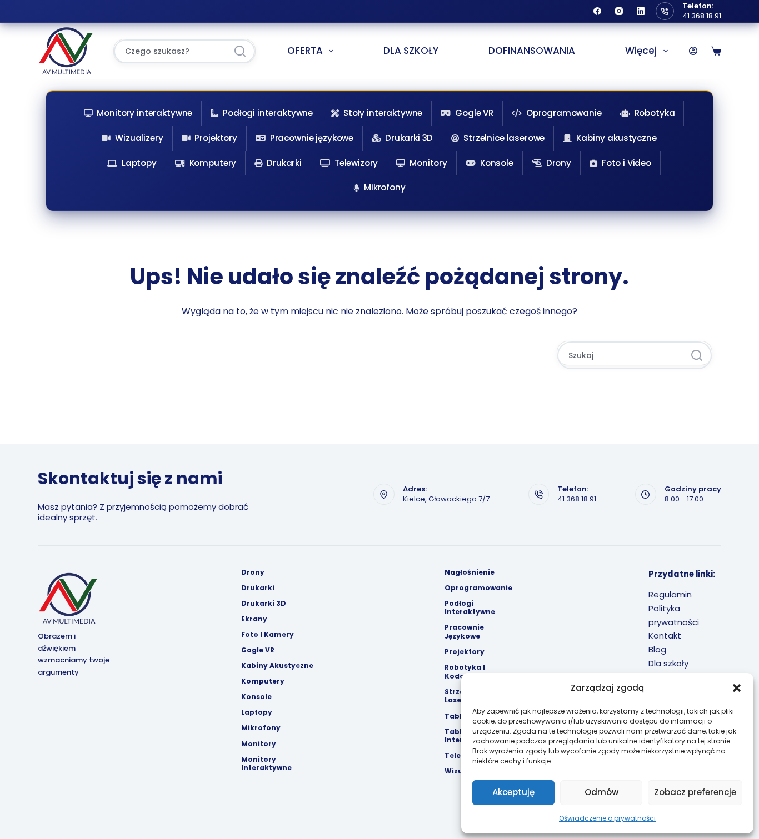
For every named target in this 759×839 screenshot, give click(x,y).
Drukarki (284, 163)
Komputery (213, 163)
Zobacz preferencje (695, 792)
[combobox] (170, 51)
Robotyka (655, 113)
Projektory (215, 138)
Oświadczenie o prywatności (607, 818)
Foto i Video (626, 163)
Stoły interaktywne (382, 113)
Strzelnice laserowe (504, 138)
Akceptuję (513, 792)
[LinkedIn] (641, 11)
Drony (558, 163)
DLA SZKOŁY (410, 50)
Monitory (428, 163)
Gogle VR (474, 113)
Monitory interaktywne (144, 113)
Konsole (496, 163)
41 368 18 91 (701, 16)
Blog (657, 649)
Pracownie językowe (311, 138)
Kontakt (664, 635)
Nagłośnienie (470, 572)
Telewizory (356, 163)
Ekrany (254, 619)
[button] (736, 688)
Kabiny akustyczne (616, 138)
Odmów (601, 792)
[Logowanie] (693, 51)
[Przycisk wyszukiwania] (240, 51)
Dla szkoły (668, 663)
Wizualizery (139, 138)
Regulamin (670, 594)
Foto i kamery (267, 634)
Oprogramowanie (564, 113)
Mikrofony (385, 187)
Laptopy (139, 163)
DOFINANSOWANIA (531, 50)
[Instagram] (619, 11)
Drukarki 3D (409, 138)
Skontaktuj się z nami (130, 478)
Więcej (641, 50)
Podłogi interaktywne (268, 113)
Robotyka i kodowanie (466, 671)
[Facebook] (597, 11)
